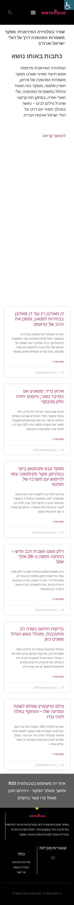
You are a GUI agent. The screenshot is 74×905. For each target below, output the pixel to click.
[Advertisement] (37, 184)
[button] (33, 12)
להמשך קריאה (54, 135)
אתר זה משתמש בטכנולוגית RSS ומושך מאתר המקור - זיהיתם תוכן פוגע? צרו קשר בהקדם (37, 790)
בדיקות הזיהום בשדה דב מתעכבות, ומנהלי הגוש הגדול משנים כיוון (37, 634)
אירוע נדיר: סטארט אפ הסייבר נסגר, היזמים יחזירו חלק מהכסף (40, 396)
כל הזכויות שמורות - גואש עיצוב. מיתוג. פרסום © (37, 893)
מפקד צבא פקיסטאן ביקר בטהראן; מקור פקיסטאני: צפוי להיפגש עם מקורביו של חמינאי (37, 476)
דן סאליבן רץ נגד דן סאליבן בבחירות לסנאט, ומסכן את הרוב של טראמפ (39, 319)
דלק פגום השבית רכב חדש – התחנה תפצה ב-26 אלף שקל (38, 556)
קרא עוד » (58, 361)
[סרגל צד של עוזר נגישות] (69, 5)
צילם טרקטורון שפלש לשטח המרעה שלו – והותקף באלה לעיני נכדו (39, 711)
